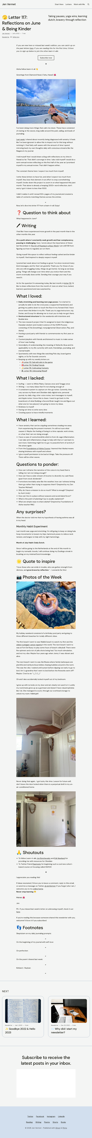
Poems (47, 1122)
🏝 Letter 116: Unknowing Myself (34, 371)
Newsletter (5, 37)
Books (63, 1122)
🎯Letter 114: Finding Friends (32, 365)
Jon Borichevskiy (43, 858)
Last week (20, 139)
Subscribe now (46, 58)
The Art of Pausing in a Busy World (45, 246)
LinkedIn (61, 1116)
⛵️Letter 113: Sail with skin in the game (37, 362)
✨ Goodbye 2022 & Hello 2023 (20, 1030)
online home (38, 889)
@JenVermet (50, 886)
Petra (65, 1128)
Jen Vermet (9, 4)
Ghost (57, 1128)
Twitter (30, 1116)
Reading (29, 1122)
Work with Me (79, 4)
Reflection (16, 37)
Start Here (59, 4)
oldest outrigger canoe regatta (29, 645)
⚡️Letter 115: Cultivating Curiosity (35, 368)
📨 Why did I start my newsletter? (64, 1030)
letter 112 (67, 283)
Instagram (51, 1116)
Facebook (40, 1116)
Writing (38, 1122)
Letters (69, 4)
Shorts (55, 1122)
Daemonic (37, 864)
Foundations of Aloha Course (38, 448)
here (31, 48)
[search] (88, 4)
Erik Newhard (59, 858)
